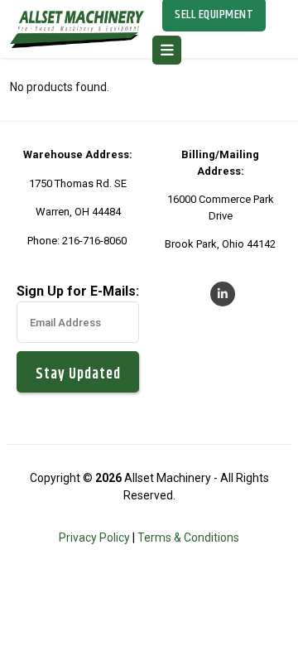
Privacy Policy (94, 537)
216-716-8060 (94, 240)
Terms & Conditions (188, 537)
